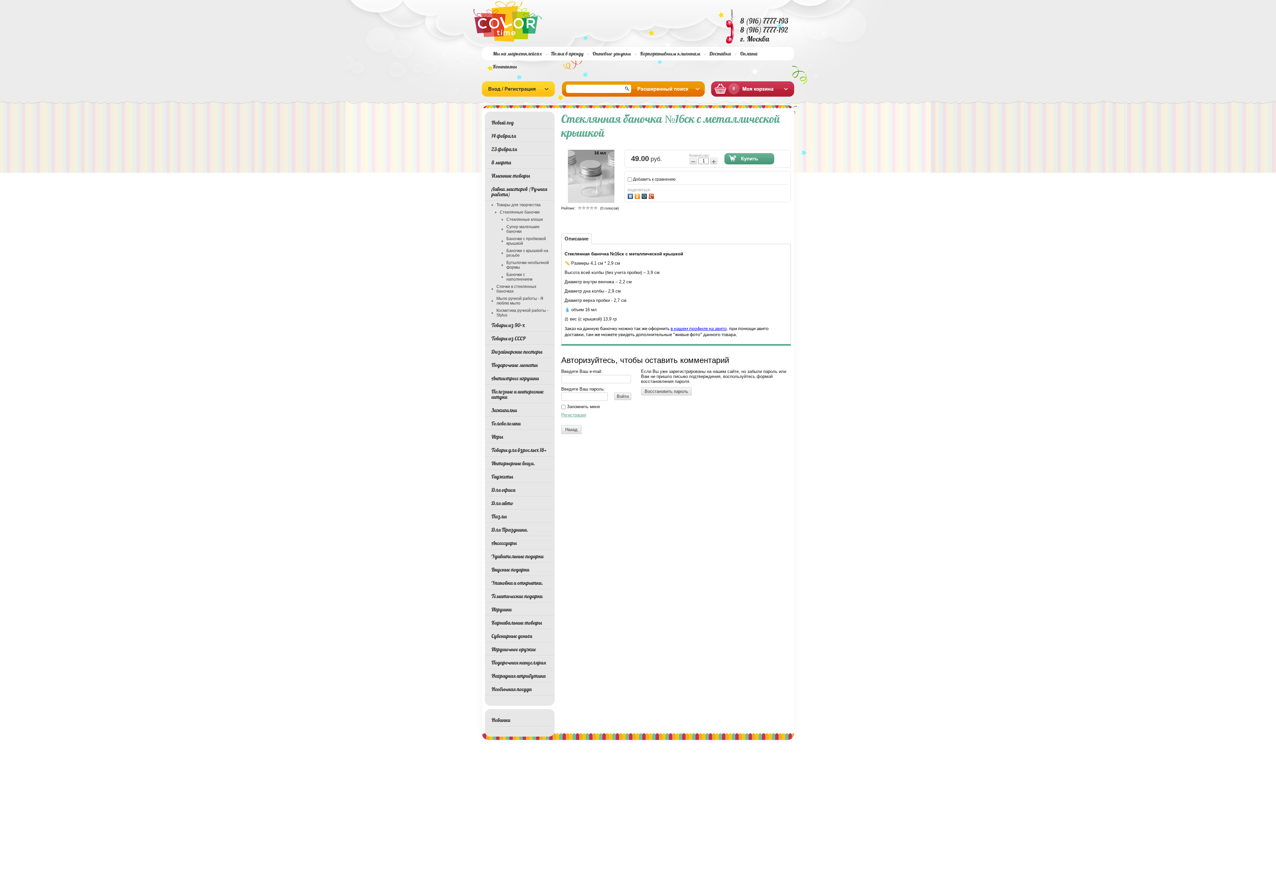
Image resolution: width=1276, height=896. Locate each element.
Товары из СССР (508, 338)
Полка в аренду (567, 53)
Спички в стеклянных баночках (516, 289)
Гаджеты (502, 476)
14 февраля (503, 136)
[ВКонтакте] (631, 195)
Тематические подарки (517, 596)
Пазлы (499, 516)
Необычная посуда (511, 689)
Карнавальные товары (516, 622)
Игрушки (501, 609)
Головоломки (506, 423)
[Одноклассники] (638, 195)
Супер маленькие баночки (523, 229)
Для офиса (503, 490)
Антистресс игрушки (515, 378)
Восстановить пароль (666, 391)
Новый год (502, 122)
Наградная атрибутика (518, 675)
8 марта (501, 162)
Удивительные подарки (517, 556)
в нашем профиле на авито (699, 328)
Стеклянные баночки (520, 212)
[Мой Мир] (645, 195)
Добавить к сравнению (654, 179)
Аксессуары (504, 543)
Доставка (720, 53)
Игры (497, 436)
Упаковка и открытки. (517, 583)
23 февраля (504, 149)
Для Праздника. (509, 529)
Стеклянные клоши (524, 219)
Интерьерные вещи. (513, 463)
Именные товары (510, 175)
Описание (576, 238)
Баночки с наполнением (519, 277)
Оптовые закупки (611, 53)
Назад (571, 429)
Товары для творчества (518, 205)
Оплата (749, 53)
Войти (623, 396)
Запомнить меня (583, 406)
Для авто (502, 503)
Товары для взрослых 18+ (519, 450)
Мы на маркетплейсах (517, 53)
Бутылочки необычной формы (527, 265)
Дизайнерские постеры (516, 351)
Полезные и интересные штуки (517, 394)
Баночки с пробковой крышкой (526, 241)
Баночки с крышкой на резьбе (527, 253)
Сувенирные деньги (511, 636)
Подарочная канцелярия (518, 662)
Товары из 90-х (508, 325)
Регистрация (573, 414)
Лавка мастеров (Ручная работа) (519, 192)
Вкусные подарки (510, 569)
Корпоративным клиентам (670, 53)
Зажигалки (504, 410)
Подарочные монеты (514, 365)
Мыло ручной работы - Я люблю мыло (519, 301)
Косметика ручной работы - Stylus (522, 312)
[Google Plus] (652, 195)
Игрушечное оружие (513, 649)
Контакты (505, 66)
